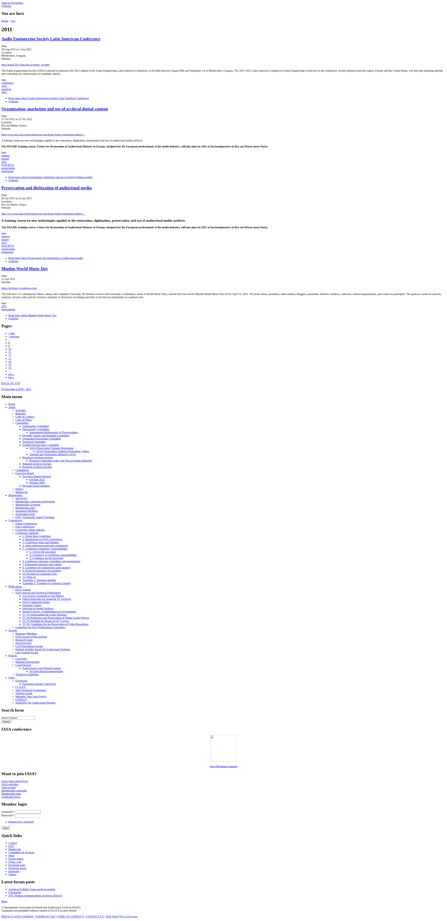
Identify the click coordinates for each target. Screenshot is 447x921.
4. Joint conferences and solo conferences (45, 545)
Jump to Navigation (12, 2)
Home (4, 20)
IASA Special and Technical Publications (38, 592)
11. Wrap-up (29, 577)
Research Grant (23, 639)
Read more (48, 98)
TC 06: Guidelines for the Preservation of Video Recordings (55, 624)
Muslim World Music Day (24, 268)
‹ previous (13, 336)
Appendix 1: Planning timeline (39, 580)
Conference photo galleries (30, 529)
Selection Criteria (31, 605)
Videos (12, 874)
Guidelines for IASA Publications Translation (40, 627)
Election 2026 (37, 482)
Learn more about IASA (14, 781)
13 (9, 358)
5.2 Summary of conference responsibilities (53, 555)
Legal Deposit (23, 665)
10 (9, 349)
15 (9, 364)
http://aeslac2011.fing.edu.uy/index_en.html (25, 64)
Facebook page (16, 865)
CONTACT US (95, 916)
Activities (20, 410)
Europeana (21, 680)
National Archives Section (36, 463)
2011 (4, 92)
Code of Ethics (23, 419)
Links (11, 677)
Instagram (13, 871)
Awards (12, 630)
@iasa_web (14, 861)
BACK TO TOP (10, 383)
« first (11, 333)
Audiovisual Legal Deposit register (41, 668)
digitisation (7, 171)
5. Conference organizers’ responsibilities (45, 548)
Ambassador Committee (35, 426)
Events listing (15, 858)
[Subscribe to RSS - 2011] (16, 389)
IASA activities (9, 784)
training (5, 155)
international (8, 309)
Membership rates (25, 507)
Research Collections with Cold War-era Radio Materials (60, 460)
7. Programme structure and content (41, 564)
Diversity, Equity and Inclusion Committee (45, 435)
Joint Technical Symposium (30, 690)
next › (11, 374)
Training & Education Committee (40, 444)
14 (9, 361)
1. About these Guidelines (36, 536)
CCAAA (20, 687)
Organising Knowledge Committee (41, 438)
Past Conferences (24, 526)
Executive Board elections (36, 476)
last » (11, 377)
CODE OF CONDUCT (70, 916)
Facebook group (17, 868)
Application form (10, 796)
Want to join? (8, 787)
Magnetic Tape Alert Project (30, 696)
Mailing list (21, 492)
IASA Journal (23, 589)
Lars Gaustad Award (26, 652)
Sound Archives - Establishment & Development (49, 611)
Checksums (14, 892)
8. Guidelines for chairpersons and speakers (46, 567)
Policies (12, 655)
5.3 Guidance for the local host (46, 558)
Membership (15, 495)
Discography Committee (35, 429)
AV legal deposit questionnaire (46, 671)
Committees (21, 422)
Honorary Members (26, 633)
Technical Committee (34, 441)
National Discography (27, 661)
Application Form (25, 514)
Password (7, 815)
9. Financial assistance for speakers (41, 570)
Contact (12, 843)
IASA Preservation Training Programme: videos (62, 451)
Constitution (22, 470)
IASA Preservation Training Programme (51, 448)
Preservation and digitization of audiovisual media (46, 187)
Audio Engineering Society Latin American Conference (50, 39)
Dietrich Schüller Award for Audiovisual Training (42, 649)
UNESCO (21, 699)
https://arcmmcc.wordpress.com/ (19, 288)
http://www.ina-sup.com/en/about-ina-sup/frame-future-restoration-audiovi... (43, 134)
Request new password (21, 821)
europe (5, 158)
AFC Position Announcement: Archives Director (35, 895)
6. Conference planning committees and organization (51, 561)
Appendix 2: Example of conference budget (46, 583)
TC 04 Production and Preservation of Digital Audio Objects (55, 617)
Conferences (15, 520)
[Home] (6, 6)
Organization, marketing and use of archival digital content (54, 109)
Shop (11, 855)
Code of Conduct (24, 416)
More (4, 901)
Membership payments (27, 504)
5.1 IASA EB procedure (42, 551)
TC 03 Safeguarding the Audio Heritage (44, 614)
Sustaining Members (26, 510)
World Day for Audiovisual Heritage (35, 702)
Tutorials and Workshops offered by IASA (52, 454)
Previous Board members (36, 485)
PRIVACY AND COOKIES (17, 916)
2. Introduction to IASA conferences (42, 539)
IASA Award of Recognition (31, 636)
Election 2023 (37, 479)
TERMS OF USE (45, 916)
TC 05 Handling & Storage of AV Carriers (45, 621)
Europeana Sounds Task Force (39, 683)
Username (8, 811)
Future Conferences (26, 523)
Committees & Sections (21, 852)
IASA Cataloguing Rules (36, 602)
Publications (15, 586)
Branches (20, 413)
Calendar (13, 101)
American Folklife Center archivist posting (31, 889)
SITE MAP (112, 916)
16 (9, 367)
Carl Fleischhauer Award (29, 646)
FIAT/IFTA (7, 164)
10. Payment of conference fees (39, 573)
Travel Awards (23, 643)
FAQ (11, 846)
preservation (8, 168)
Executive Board (24, 473)
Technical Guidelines (27, 674)
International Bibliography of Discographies (53, 432)
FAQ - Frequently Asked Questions (34, 517)
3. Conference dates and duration (40, 542)
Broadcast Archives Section (37, 457)
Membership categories (14, 790)
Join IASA (21, 498)
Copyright (21, 658)
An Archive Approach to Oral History (43, 595)
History (19, 488)
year (12, 20)
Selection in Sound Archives (38, 608)
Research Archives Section (37, 466)
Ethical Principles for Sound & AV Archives (46, 599)
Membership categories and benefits (35, 501)
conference (7, 82)
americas (6, 89)
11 (9, 352)
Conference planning (26, 533)
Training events (23, 693)
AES (4, 86)
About (11, 407)
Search (5, 717)
